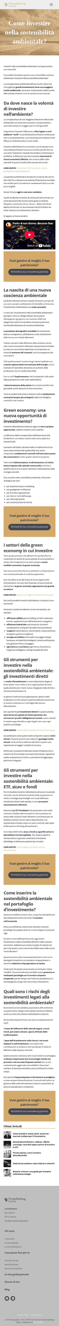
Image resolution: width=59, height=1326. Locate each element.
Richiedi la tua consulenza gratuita (29, 271)
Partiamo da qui (11, 1260)
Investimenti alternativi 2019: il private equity (36, 730)
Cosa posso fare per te (17, 1252)
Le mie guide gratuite (17, 1274)
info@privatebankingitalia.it (16, 1220)
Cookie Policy (36, 1315)
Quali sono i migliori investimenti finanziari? (35, 595)
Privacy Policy (23, 1315)
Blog (7, 1289)
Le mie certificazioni (13, 1246)
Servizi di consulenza (13, 1268)
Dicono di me (12, 1281)
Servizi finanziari (11, 1264)
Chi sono (9, 1231)
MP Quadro (38, 1322)
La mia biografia (11, 1242)
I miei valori (9, 1238)
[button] (51, 4)
